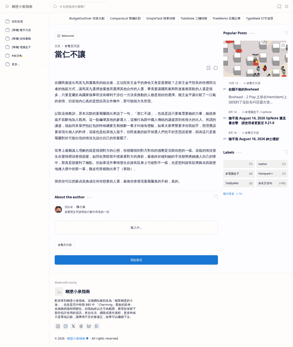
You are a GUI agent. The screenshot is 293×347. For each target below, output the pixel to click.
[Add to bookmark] (283, 45)
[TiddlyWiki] (239, 183)
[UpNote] (266, 112)
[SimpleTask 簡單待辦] (161, 18)
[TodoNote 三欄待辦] (194, 18)
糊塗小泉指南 (22, 6)
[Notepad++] (272, 174)
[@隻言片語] (65, 245)
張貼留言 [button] (136, 260)
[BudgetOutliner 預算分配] (87, 18)
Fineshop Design (275, 338)
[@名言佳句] (272, 183)
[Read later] (208, 68)
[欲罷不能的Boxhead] (255, 59)
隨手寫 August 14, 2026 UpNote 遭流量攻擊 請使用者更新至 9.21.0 (257, 120)
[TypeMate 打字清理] (259, 18)
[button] (7, 6)
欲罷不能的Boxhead (244, 89)
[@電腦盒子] (253, 112)
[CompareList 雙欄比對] (125, 18)
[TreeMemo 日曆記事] (226, 18)
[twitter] (272, 164)
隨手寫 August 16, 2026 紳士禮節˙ (254, 139)
